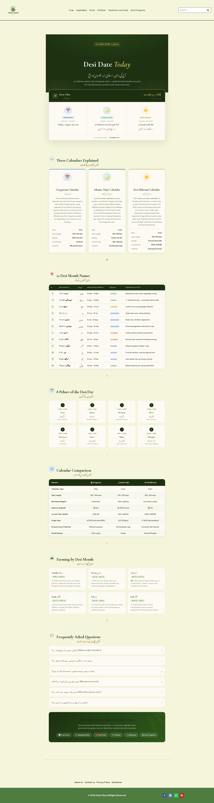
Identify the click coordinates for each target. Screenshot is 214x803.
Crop (71, 10)
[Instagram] (170, 795)
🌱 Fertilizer (116, 735)
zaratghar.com (114, 137)
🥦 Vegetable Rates (82, 735)
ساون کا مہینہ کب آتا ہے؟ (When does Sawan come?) (76, 692)
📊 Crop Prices (64, 735)
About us (78, 782)
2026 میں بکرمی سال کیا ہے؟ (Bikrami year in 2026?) (75, 681)
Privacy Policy (103, 782)
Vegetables (81, 10)
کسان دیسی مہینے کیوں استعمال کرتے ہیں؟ (73, 671)
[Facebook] (164, 795)
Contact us (90, 782)
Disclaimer (117, 782)
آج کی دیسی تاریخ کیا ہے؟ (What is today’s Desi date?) (76, 650)
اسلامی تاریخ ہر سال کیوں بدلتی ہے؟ (70, 702)
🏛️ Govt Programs (148, 735)
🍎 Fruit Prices (100, 735)
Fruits (92, 10)
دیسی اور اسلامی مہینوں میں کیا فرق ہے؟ (72, 660)
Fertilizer (101, 10)
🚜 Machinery (131, 735)
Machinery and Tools (118, 10)
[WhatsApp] (176, 795)
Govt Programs (138, 10)
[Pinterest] (182, 795)
